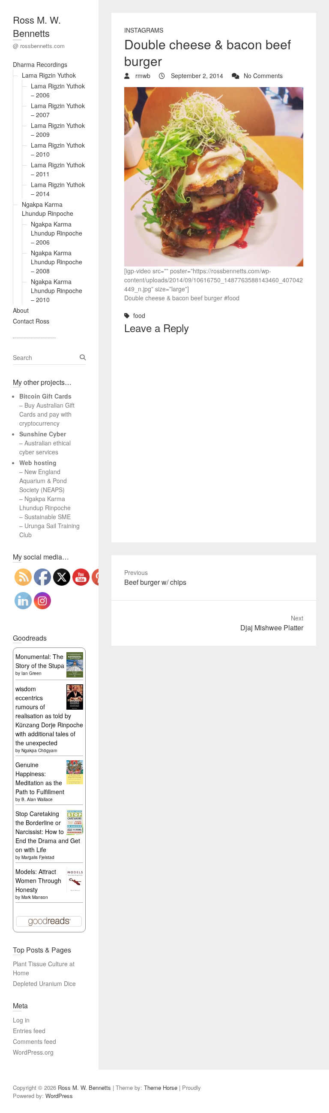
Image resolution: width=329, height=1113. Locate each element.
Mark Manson (34, 897)
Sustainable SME (47, 516)
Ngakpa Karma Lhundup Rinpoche (47, 209)
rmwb (142, 75)
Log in (21, 1020)
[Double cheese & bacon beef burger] (213, 91)
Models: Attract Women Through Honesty (38, 880)
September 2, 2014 (196, 75)
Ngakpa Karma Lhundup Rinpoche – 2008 (56, 261)
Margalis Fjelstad (37, 857)
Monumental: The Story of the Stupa (39, 661)
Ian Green (31, 673)
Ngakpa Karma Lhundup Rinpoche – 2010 (56, 290)
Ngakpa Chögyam (39, 750)
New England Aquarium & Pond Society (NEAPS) (43, 480)
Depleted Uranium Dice (44, 983)
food (139, 315)
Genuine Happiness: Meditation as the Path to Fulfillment (39, 778)
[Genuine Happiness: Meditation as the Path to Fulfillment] (74, 764)
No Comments (263, 75)
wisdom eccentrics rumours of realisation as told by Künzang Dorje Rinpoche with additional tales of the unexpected (49, 715)
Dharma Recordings (40, 64)
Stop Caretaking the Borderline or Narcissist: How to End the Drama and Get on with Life (47, 831)
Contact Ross (31, 321)
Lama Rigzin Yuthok (49, 75)
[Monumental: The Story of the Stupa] (74, 656)
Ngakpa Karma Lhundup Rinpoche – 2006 (56, 233)
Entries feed (29, 1030)
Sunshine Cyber (42, 433)
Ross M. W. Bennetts (37, 26)
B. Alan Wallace (37, 799)
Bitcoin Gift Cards (45, 396)
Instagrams (143, 30)
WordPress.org (33, 1052)
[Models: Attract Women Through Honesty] (74, 871)
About (21, 310)
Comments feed (34, 1041)
